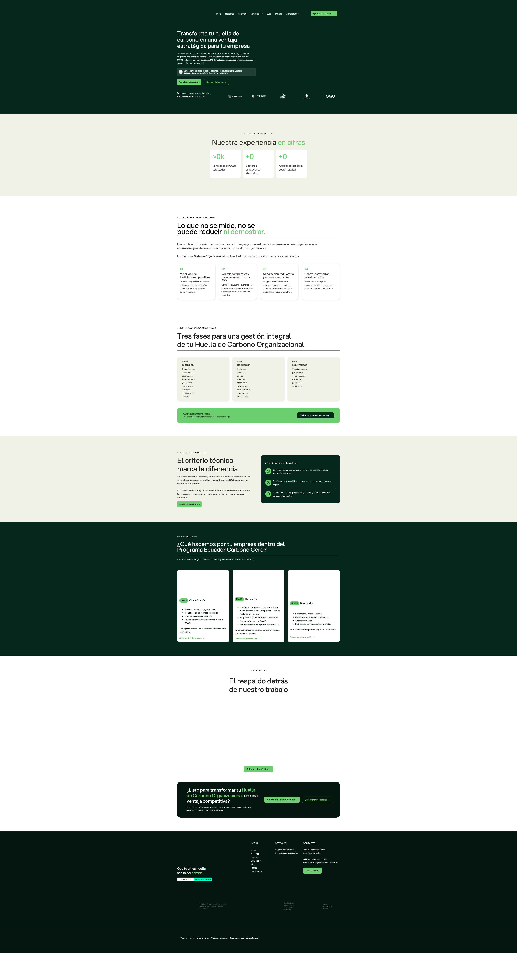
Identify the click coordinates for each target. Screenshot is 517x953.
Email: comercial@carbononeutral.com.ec (320, 862)
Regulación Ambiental (284, 849)
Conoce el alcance (215, 82)
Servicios (254, 13)
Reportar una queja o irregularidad (244, 938)
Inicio (218, 13)
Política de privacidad (219, 938)
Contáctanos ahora (188, 504)
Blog (269, 13)
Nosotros (229, 13)
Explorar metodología (316, 799)
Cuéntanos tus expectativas (314, 415)
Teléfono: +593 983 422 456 (315, 859)
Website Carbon (203, 879)
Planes (278, 13)
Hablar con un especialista (281, 799)
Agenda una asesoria (322, 13)
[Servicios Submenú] (262, 14)
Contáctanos (312, 870)
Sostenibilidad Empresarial (286, 853)
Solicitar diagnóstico (257, 769)
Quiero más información (190, 638)
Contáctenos (292, 13)
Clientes (242, 13)
